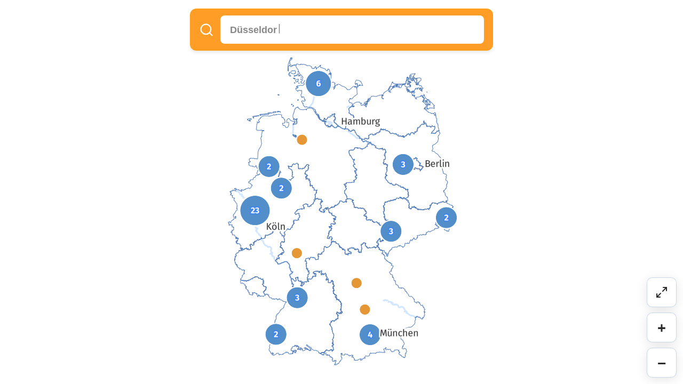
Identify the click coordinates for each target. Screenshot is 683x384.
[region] (341, 192)
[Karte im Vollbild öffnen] (662, 292)
